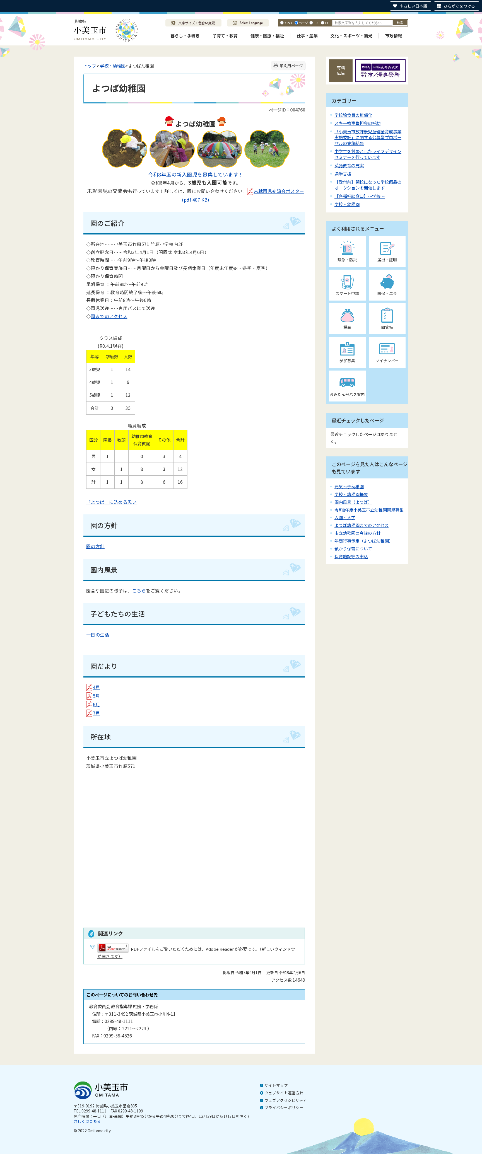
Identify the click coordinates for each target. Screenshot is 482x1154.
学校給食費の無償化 (353, 115)
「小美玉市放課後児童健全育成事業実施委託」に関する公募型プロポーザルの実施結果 (367, 137)
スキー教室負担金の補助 (357, 123)
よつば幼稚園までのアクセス (361, 525)
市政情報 (393, 35)
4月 (96, 687)
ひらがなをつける (459, 6)
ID (326, 22)
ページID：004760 (287, 110)
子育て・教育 (225, 35)
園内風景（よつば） (353, 502)
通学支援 (342, 174)
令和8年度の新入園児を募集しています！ (195, 174)
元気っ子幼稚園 (349, 486)
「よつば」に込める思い (111, 502)
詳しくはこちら (87, 1121)
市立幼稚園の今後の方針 (357, 533)
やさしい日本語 (413, 6)
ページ (303, 22)
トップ (89, 65)
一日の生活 (97, 634)
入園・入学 (344, 517)
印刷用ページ (291, 65)
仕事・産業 (307, 35)
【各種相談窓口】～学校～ (359, 196)
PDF (316, 22)
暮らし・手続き (185, 35)
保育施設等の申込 (351, 556)
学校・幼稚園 (112, 65)
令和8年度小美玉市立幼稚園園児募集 (369, 510)
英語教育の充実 (349, 165)
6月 (96, 704)
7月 (96, 713)
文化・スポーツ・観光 (351, 35)
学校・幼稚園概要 (351, 494)
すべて (288, 22)
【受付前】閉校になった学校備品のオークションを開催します (367, 185)
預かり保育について (353, 548)
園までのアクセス (109, 316)
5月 (96, 695)
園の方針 (95, 546)
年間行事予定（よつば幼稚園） (363, 541)
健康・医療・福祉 (267, 35)
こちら (139, 590)
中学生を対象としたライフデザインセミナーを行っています (367, 154)
